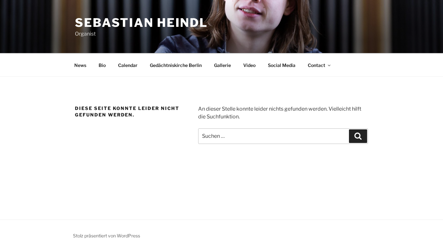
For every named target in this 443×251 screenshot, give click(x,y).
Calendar (128, 65)
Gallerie (222, 65)
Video (249, 65)
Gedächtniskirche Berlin (176, 65)
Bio (102, 65)
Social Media (281, 65)
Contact (316, 65)
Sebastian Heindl (141, 23)
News (80, 65)
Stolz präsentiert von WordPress (106, 235)
